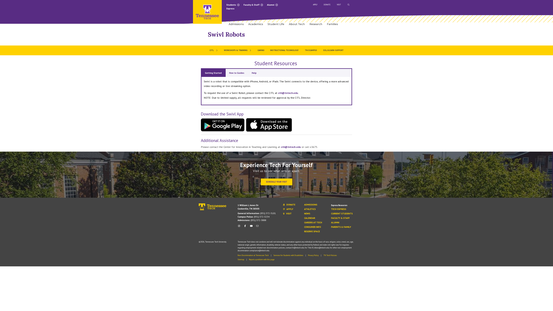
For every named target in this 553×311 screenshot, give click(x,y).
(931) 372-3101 (257, 213)
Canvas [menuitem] (260, 50)
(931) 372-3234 (253, 216)
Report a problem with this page (261, 259)
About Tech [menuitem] (297, 24)
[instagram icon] (240, 227)
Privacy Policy (313, 255)
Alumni (271, 4)
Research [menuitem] (315, 24)
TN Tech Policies (330, 255)
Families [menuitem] (332, 24)
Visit (339, 4)
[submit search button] (399, 5)
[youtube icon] (251, 227)
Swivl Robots (226, 34)
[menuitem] (214, 50)
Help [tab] (254, 72)
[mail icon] (257, 227)
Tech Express (338, 209)
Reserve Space (312, 231)
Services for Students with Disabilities (288, 255)
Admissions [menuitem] (236, 24)
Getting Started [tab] (213, 72)
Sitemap (241, 259)
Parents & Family (341, 227)
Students (231, 4)
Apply (315, 4)
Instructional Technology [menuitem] (284, 50)
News (307, 213)
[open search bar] (348, 4)
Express (230, 8)
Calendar (309, 218)
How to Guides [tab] (237, 72)
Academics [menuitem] (255, 24)
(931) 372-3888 (252, 220)
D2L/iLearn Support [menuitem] (333, 50)
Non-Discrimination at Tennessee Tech (253, 255)
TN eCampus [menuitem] (311, 50)
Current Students (342, 213)
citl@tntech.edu (288, 93)
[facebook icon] (245, 227)
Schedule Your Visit (276, 181)
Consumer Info (312, 227)
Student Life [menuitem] (276, 24)
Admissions (310, 204)
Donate (327, 4)
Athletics (310, 209)
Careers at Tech (313, 222)
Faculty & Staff (252, 4)
